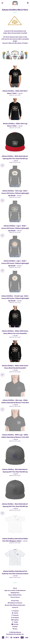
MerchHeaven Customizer (15, 603)
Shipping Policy (15, 592)
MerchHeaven (17, 632)
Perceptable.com (19, 634)
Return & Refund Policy (15, 595)
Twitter (15, 613)
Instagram (16, 617)
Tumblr (16, 622)
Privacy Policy (15, 600)
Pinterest (16, 615)
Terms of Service (15, 597)
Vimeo (16, 626)
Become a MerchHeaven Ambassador (15, 605)
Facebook (16, 611)
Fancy (15, 629)
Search (15, 588)
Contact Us (15, 607)
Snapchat (16, 620)
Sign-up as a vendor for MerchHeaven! (15, 590)
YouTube (15, 624)
